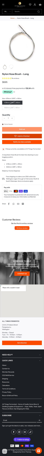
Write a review (22, 228)
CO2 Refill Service (8, 375)
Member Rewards (8, 372)
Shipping (5, 379)
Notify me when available (22, 142)
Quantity (6, 115)
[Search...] (38, 11)
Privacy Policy (6, 392)
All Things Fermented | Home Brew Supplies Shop (24, 450)
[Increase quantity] (12, 118)
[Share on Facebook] (8, 203)
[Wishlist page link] (30, 4)
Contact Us (6, 368)
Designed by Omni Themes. (22, 452)
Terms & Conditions (8, 389)
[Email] (24, 432)
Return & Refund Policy (10, 395)
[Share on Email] (18, 203)
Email (5, 420)
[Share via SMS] (23, 203)
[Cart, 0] (39, 4)
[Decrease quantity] (4, 118)
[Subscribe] (39, 420)
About (4, 365)
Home (12, 18)
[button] (3, 4)
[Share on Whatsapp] (13, 203)
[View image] (4, 67)
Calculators (6, 385)
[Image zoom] (22, 43)
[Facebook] (13, 432)
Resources (5, 382)
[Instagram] (19, 432)
